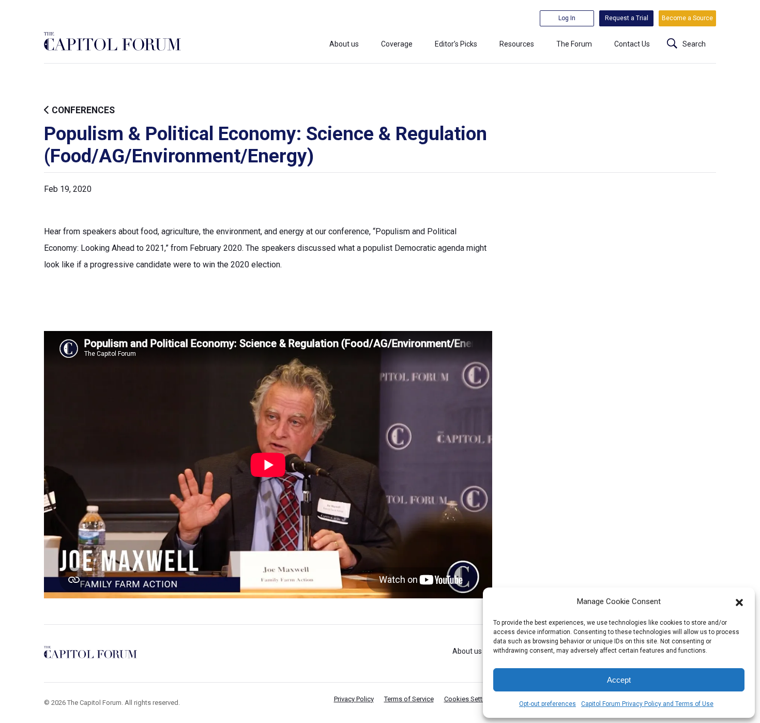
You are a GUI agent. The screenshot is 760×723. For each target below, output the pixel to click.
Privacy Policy (354, 699)
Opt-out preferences (547, 703)
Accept (619, 679)
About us (344, 44)
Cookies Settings (469, 699)
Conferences (82, 110)
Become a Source (687, 18)
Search (694, 44)
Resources (516, 44)
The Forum (574, 44)
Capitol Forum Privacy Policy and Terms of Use (647, 703)
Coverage (397, 44)
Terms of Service (409, 699)
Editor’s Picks (456, 44)
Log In (566, 18)
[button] (739, 601)
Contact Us (632, 44)
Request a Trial (626, 18)
